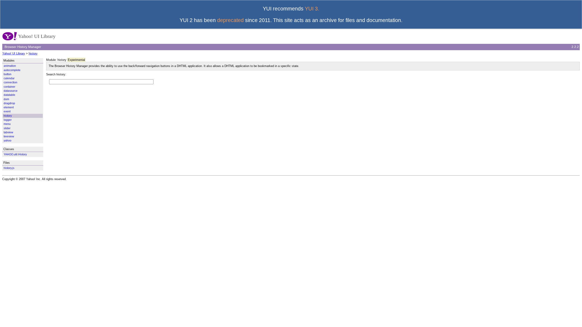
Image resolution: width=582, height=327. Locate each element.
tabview (8, 132)
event (7, 111)
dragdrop (9, 103)
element (9, 107)
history (33, 53)
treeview (9, 136)
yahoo (7, 140)
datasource (11, 90)
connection (10, 82)
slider (7, 128)
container (9, 86)
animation (10, 65)
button (7, 74)
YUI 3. (312, 9)
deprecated (230, 20)
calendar (9, 78)
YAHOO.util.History (15, 154)
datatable (9, 94)
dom (6, 99)
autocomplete (12, 70)
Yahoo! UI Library (13, 53)
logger (8, 119)
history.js (9, 167)
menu (7, 123)
